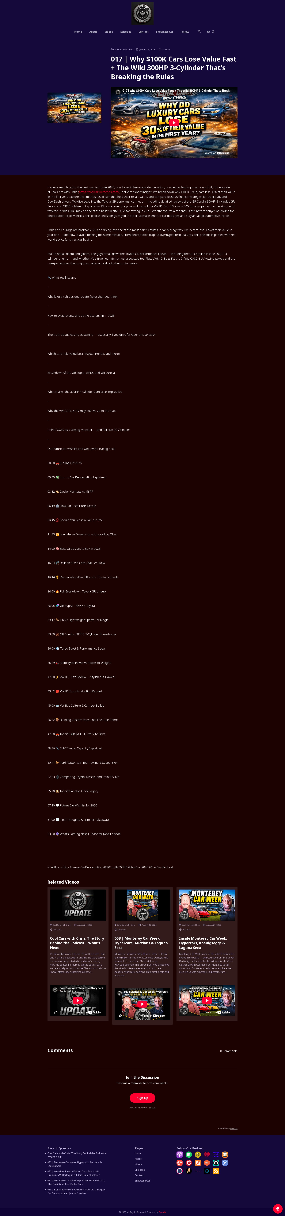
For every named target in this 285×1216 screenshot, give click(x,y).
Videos (108, 31)
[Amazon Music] (216, 1156)
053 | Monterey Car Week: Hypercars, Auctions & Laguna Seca (141, 943)
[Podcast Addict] (198, 1165)
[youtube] (208, 32)
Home (78, 31)
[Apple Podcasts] (179, 1156)
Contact (143, 31)
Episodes (125, 31)
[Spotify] (189, 1156)
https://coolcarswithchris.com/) (99, 192)
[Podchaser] (179, 1173)
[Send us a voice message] (277, 1209)
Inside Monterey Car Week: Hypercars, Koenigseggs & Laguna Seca (203, 943)
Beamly (162, 1212)
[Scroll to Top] (278, 1197)
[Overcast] (225, 1156)
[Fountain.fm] (189, 1173)
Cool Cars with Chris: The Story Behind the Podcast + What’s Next (77, 943)
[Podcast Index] (198, 1173)
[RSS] (216, 1173)
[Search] (199, 32)
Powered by (228, 1128)
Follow (185, 31)
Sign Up (142, 1098)
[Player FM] (189, 1165)
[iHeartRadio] (207, 1156)
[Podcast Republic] (225, 1165)
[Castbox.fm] (207, 1165)
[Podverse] (207, 1173)
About (93, 31)
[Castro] (216, 1165)
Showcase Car (164, 31)
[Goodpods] (198, 1156)
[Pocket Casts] (179, 1165)
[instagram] (212, 32)
